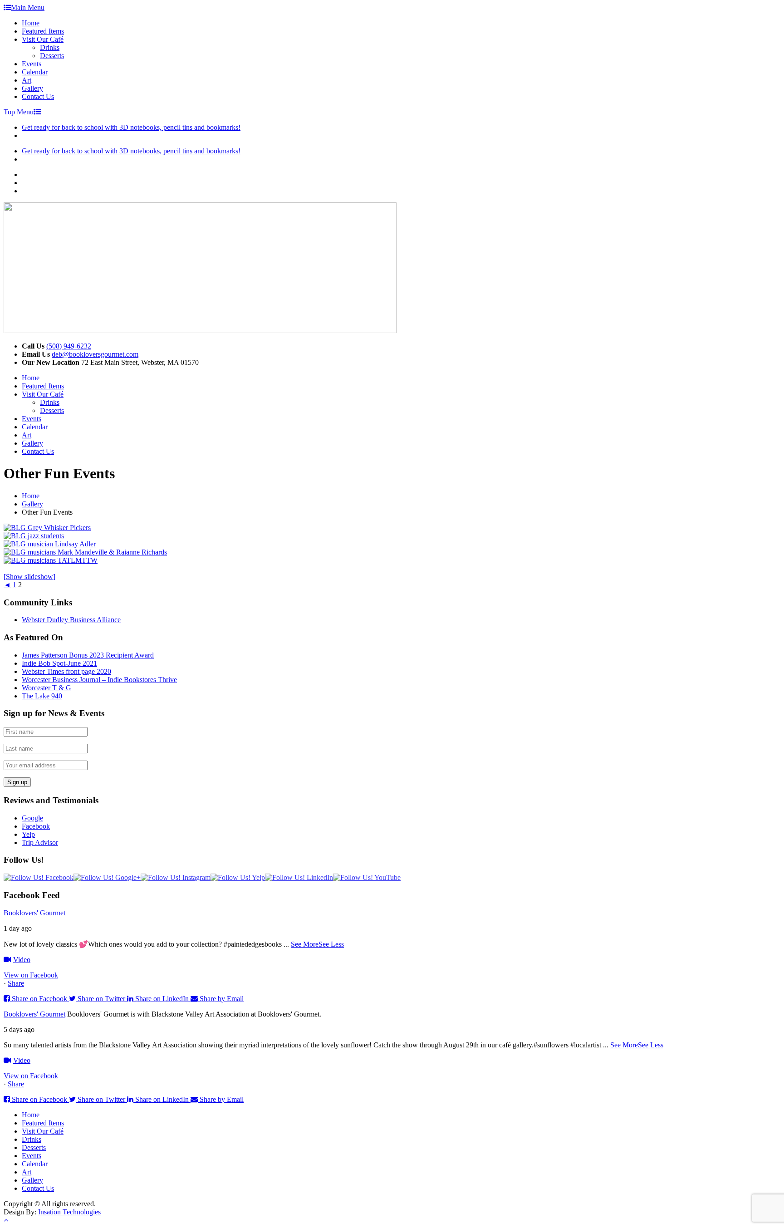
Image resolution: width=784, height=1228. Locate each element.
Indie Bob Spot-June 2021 (59, 663)
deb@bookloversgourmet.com (95, 354)
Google (32, 818)
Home (30, 23)
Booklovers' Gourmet (34, 913)
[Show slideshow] (29, 576)
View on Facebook (31, 975)
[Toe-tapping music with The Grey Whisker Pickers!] (47, 527)
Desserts (52, 55)
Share (16, 983)
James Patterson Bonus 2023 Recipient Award (88, 655)
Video (21, 959)
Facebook (36, 826)
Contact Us (38, 96)
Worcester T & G (46, 688)
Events (31, 64)
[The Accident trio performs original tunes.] (51, 560)
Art (26, 80)
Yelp (28, 834)
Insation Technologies (69, 1212)
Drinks (49, 47)
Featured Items (43, 31)
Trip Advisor (40, 842)
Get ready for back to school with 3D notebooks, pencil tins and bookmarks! (131, 127)
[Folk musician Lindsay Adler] (50, 544)
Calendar (35, 72)
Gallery (32, 88)
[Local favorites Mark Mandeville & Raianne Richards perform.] (85, 552)
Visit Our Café (43, 39)
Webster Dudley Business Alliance (71, 620)
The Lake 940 (42, 696)
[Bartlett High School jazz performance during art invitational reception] (34, 536)
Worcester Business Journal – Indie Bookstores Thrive (99, 679)
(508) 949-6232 (68, 346)
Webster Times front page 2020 (66, 671)
